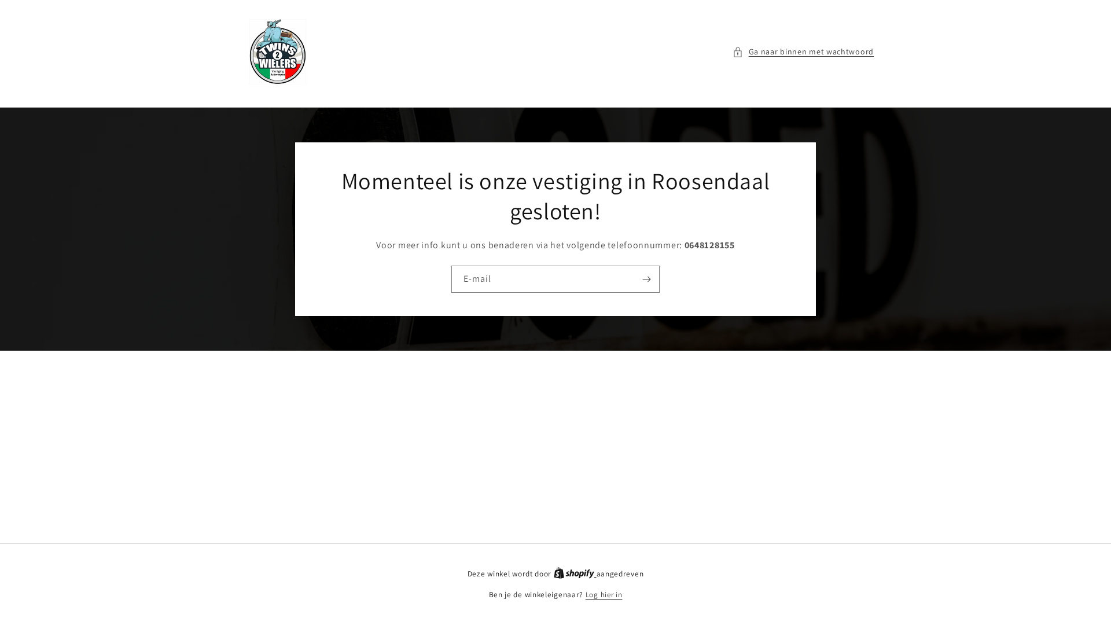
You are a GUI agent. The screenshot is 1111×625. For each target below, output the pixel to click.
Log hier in (604, 595)
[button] (803, 52)
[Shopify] (575, 574)
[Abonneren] (646, 279)
